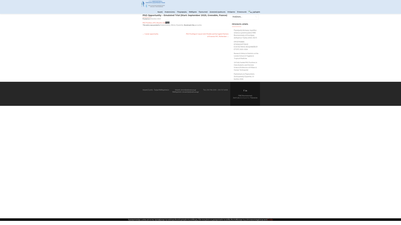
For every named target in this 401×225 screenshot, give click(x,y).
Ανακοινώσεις (170, 12)
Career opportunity (150, 34)
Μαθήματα (193, 12)
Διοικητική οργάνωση (217, 12)
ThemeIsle (253, 98)
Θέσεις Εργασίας (177, 25)
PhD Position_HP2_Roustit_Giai (154, 23)
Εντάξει (270, 220)
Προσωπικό (203, 12)
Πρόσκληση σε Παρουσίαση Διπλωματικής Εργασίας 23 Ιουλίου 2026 (244, 76)
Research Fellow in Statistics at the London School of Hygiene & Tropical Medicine (246, 55)
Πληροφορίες (182, 12)
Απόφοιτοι (231, 12)
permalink (198, 25)
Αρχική (160, 12)
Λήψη (167, 23)
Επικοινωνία (241, 12)
